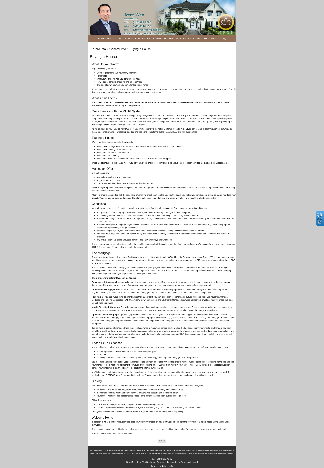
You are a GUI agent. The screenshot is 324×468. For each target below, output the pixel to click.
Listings (128, 38)
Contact (214, 38)
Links (191, 38)
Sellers (168, 38)
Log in (155, 458)
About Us (202, 38)
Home (101, 38)
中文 (224, 38)
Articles (181, 38)
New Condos (114, 38)
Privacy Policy (165, 458)
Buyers (157, 38)
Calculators (142, 38)
